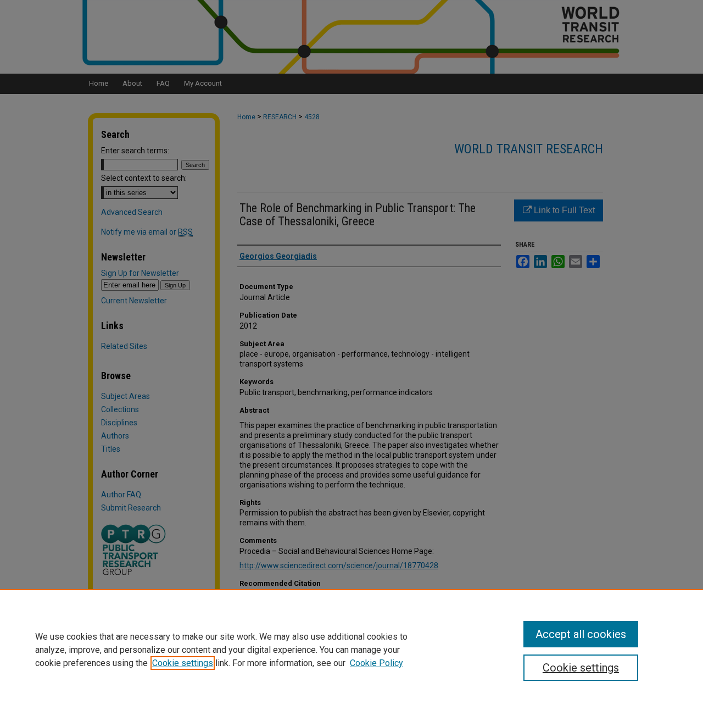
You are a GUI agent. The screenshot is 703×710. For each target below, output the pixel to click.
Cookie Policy (376, 663)
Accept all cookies (580, 634)
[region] (351, 649)
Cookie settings (182, 663)
